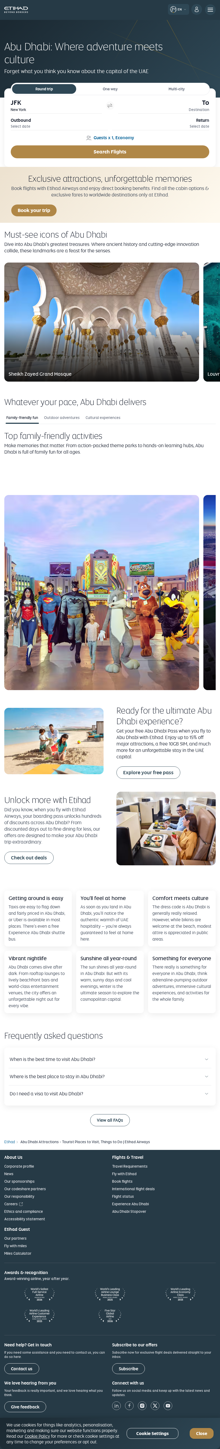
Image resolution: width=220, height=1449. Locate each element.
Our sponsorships (19, 1181)
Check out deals (29, 858)
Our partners (15, 1238)
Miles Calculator (17, 1253)
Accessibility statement (24, 1219)
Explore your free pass (148, 772)
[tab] (56, 105)
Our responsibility (19, 1196)
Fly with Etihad (124, 1173)
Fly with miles (15, 1245)
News (8, 1173)
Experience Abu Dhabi (130, 1203)
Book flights (122, 1181)
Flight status (123, 1196)
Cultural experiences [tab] (103, 417)
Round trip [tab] (44, 89)
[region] (110, 1433)
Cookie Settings (152, 1433)
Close (201, 1433)
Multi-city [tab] (176, 89)
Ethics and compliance (23, 1211)
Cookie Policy (37, 1436)
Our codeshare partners (25, 1188)
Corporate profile (19, 1166)
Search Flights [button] (110, 152)
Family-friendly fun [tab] (22, 417)
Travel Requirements (130, 1166)
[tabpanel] (110, 560)
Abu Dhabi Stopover (129, 1211)
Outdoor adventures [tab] (62, 417)
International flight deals (133, 1188)
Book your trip (34, 210)
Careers (11, 1203)
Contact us (21, 1369)
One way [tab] (110, 89)
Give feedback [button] (25, 1407)
